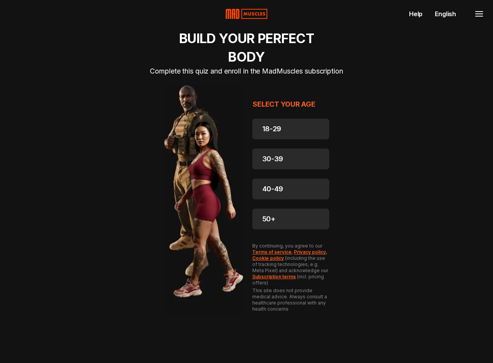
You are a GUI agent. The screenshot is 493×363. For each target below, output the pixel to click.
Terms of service (272, 252)
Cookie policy (268, 258)
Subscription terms (274, 276)
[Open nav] (479, 14)
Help (416, 14)
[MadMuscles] (246, 14)
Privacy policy (310, 252)
